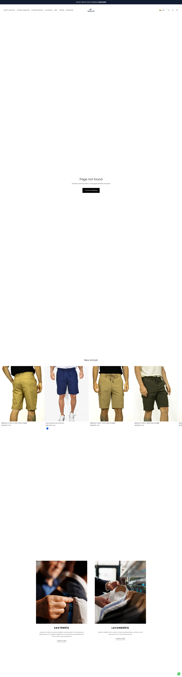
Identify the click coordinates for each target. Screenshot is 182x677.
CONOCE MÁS (61, 641)
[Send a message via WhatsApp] (179, 674)
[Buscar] (169, 10)
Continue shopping (91, 190)
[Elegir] (41, 418)
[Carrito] (177, 10)
